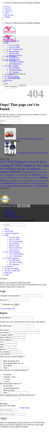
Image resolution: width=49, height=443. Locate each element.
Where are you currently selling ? (12, 357)
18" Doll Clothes (21, 165)
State (2, 345)
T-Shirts (35, 186)
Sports (2, 186)
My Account (9, 15)
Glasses (10, 178)
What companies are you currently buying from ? (18, 395)
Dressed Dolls (14, 51)
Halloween (17, 178)
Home (7, 37)
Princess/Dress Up (33, 181)
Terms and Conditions (12, 217)
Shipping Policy (10, 215)
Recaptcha (4, 404)
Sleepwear (36, 183)
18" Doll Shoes (8, 168)
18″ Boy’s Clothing (12, 76)
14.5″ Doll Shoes (15, 256)
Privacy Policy (10, 211)
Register (3, 418)
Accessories (9, 74)
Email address (5, 318)
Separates (7, 183)
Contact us (8, 11)
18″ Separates (14, 72)
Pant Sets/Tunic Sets (21, 181)
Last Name (4, 332)
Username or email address (10, 296)
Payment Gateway (5, 204)
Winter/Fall (43, 186)
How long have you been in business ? (14, 370)
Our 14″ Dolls (14, 47)
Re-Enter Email (6, 326)
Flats (45, 175)
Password (4, 300)
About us (8, 9)
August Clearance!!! (12, 41)
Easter (41, 175)
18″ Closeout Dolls (16, 49)
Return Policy (9, 213)
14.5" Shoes (29, 162)
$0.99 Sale (8, 80)
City (2, 342)
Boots (31, 172)
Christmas (9, 175)
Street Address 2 (6, 340)
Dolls (6, 43)
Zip (1, 347)
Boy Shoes (36, 172)
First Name (4, 330)
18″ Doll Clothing (15, 262)
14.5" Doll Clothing (12, 161)
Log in (17, 304)
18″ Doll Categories (12, 258)
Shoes (16, 183)
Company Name (6, 335)
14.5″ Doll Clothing (16, 254)
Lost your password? (7, 309)
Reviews (8, 7)
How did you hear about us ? (11, 383)
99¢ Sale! (21, 168)
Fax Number (4, 352)
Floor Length (3, 178)
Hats (22, 178)
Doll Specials (14, 58)
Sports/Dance (13, 186)
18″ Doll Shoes (14, 260)
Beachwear (25, 172)
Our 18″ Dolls (14, 45)
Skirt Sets (30, 183)
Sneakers (43, 183)
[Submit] (1, 123)
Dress (30, 175)
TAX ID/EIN (5, 354)
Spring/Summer (26, 186)
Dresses (35, 174)
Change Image (24, 408)
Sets (13, 183)
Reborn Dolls (14, 53)
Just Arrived (9, 39)
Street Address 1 (6, 337)
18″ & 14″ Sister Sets (12, 78)
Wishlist (7, 17)
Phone (2, 349)
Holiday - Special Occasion (32, 178)
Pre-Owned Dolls (15, 56)
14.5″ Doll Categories (12, 60)
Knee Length (10, 181)
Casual (42, 172)
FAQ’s (7, 13)
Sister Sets (23, 183)
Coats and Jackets (19, 175)
